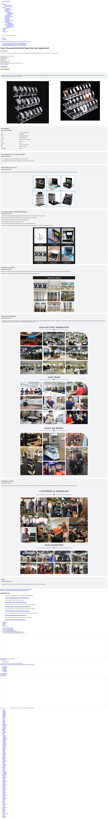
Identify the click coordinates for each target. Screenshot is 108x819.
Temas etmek (5, 31)
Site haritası (20, 663)
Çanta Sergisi (7, 21)
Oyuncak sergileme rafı (9, 20)
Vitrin (22, 664)
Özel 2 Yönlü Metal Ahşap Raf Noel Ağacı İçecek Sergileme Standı (16, 590)
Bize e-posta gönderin (4, 64)
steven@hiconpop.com (10, 629)
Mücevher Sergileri (16, 664)
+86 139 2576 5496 (9, 628)
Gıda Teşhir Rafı (10, 664)
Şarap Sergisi (7, 18)
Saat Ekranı (7, 10)
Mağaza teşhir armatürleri (9, 24)
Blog (3, 30)
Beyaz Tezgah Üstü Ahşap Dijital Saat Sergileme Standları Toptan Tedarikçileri (17, 589)
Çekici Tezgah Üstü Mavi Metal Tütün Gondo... (16, 602)
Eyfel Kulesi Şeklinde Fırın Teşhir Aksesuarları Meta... (17, 611)
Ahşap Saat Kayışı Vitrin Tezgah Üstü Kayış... (15, 619)
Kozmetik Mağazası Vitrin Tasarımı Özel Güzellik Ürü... (18, 606)
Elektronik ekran (8, 22)
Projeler (4, 29)
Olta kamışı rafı (7, 8)
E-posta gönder (3, 674)
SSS (3, 624)
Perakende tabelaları (10, 26)
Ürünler (4, 7)
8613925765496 (3, 675)
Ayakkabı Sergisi (10, 13)
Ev (3, 3)
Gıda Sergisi (7, 17)
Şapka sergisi (9, 12)
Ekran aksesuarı (10, 25)
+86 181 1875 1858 (9, 627)
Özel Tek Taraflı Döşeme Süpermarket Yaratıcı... (16, 615)
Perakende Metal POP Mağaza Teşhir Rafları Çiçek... (17, 597)
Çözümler (4, 28)
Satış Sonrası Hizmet (8, 6)
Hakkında (4, 4)
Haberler (4, 622)
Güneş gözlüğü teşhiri (9, 16)
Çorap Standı (25, 664)
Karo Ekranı (7, 19)
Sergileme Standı (31, 664)
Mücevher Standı (3, 664)
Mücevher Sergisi (8, 9)
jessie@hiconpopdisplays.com (11, 630)
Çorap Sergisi (9, 14)
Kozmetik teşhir (8, 15)
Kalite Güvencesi (8, 5)
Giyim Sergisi (7, 11)
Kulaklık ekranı (10, 23)
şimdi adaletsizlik (3, 659)
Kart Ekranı (7, 27)
